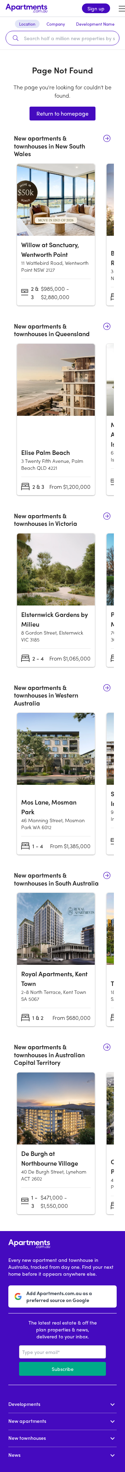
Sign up (96, 8)
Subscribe (63, 1368)
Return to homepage (62, 113)
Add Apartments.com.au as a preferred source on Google (59, 1296)
